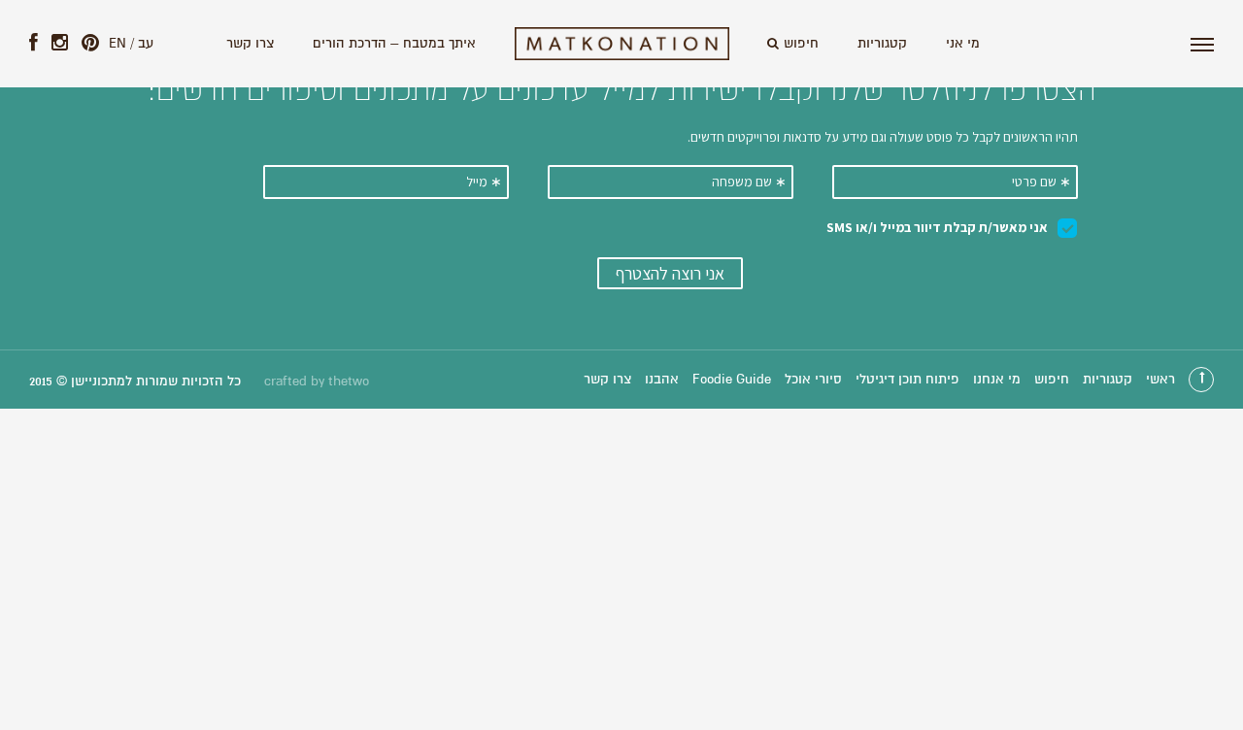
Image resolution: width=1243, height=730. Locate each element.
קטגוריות (882, 44)
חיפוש (801, 44)
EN (117, 44)
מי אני (963, 44)
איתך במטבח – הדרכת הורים (394, 44)
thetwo (348, 381)
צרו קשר (250, 44)
